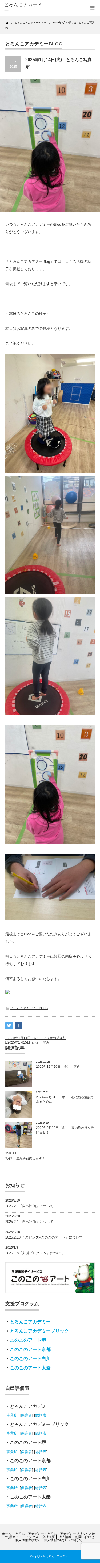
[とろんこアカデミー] (24, 7)
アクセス (32, 1537)
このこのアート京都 (30, 1349)
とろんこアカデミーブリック (39, 1331)
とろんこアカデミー (30, 1321)
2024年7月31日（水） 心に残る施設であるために (65, 1099)
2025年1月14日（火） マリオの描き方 (37, 1038)
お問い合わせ (84, 1537)
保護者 (26, 1415)
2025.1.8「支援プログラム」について (34, 1253)
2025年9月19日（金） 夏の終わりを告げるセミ (65, 1130)
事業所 (12, 1415)
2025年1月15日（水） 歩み (28, 1042)
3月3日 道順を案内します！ (25, 1158)
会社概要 (48, 1537)
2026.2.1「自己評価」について (29, 1206)
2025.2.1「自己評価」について (29, 1222)
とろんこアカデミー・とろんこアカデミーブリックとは (55, 1533)
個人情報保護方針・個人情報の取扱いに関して (48, 1540)
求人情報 (65, 1537)
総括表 (40, 1415)
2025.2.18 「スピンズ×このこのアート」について (44, 1237)
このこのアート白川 (30, 1358)
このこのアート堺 (28, 1340)
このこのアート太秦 (30, 1367)
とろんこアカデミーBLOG (29, 1008)
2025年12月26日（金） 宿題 (58, 1066)
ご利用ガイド (12, 1537)
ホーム (6, 1533)
